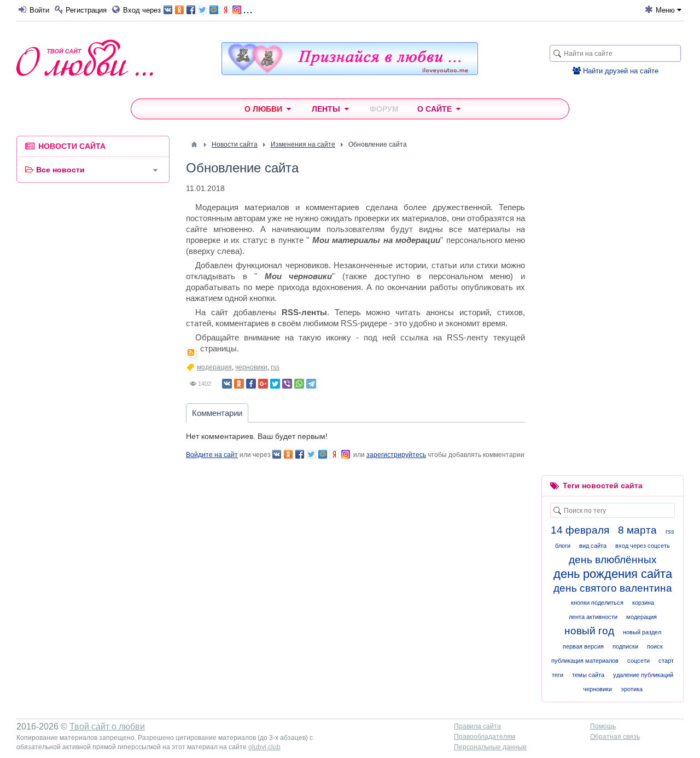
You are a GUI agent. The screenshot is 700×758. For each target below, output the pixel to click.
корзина (643, 602)
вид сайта (592, 545)
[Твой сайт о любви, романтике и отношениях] (84, 57)
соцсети (638, 660)
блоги (562, 545)
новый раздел (642, 632)
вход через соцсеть (642, 545)
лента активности (593, 617)
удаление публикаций (643, 675)
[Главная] (194, 144)
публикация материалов (585, 660)
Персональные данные (490, 747)
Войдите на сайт (212, 455)
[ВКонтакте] (227, 384)
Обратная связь (615, 736)
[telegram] (311, 384)
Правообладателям (484, 736)
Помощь (603, 726)
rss (275, 367)
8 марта (637, 530)
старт (666, 660)
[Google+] (263, 384)
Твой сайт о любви (107, 726)
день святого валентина (612, 588)
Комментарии (217, 413)
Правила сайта (477, 726)
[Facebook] (251, 384)
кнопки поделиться (597, 602)
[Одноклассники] (239, 384)
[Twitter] (275, 384)
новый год (589, 631)
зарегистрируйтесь (396, 455)
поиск (655, 646)
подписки (625, 646)
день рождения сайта (612, 574)
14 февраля (580, 530)
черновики (251, 367)
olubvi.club (264, 747)
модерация (214, 367)
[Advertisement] (93, 358)
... (248, 9)
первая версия (583, 646)
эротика (632, 689)
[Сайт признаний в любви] (349, 72)
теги (557, 675)
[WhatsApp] (299, 384)
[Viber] (287, 384)
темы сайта (588, 675)
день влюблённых (613, 559)
